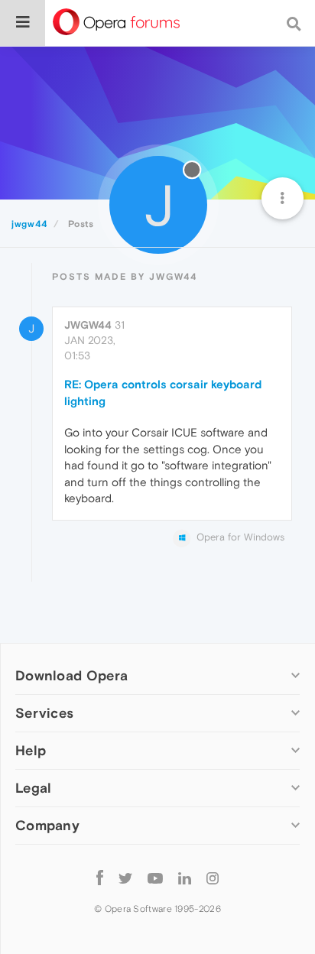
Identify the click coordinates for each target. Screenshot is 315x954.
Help (30, 750)
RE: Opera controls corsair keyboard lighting (162, 392)
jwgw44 (88, 325)
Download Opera (71, 675)
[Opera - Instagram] (212, 877)
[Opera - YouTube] (155, 877)
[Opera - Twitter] (125, 877)
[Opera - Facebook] (100, 877)
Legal (33, 788)
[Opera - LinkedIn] (184, 877)
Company (47, 825)
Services (44, 713)
